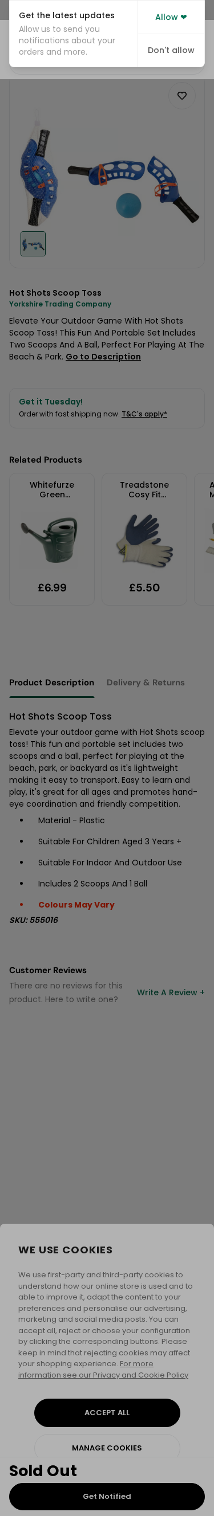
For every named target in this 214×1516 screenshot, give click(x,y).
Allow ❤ (171, 17)
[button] (74, 34)
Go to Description (103, 356)
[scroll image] (33, 243)
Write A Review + (171, 992)
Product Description (51, 682)
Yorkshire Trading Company (60, 304)
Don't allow (171, 50)
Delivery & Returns (146, 682)
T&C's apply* (144, 414)
